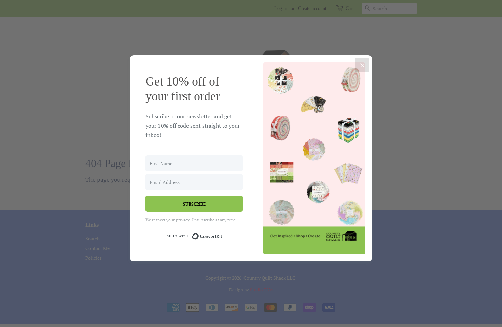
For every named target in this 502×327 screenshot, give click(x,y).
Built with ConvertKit (222, 235)
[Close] (362, 65)
